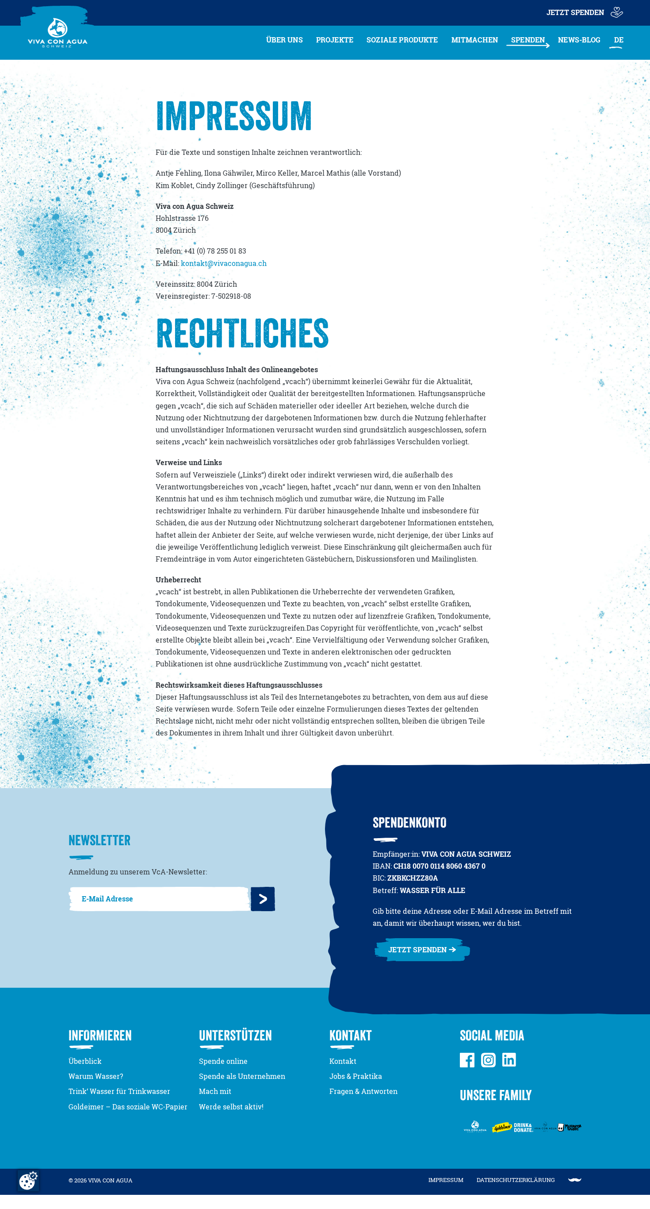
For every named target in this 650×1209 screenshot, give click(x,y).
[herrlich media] (574, 1180)
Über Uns (284, 40)
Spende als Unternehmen (242, 1076)
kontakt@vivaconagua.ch (224, 263)
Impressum (445, 1180)
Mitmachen (474, 40)
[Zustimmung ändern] (28, 1180)
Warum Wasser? (96, 1076)
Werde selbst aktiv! (231, 1107)
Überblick (85, 1061)
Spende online (223, 1061)
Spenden (528, 40)
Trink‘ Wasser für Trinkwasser (119, 1091)
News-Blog (579, 40)
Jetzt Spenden (575, 12)
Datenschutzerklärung (516, 1180)
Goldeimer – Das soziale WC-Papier (128, 1107)
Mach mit (215, 1091)
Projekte (334, 40)
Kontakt (342, 1061)
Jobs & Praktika (355, 1076)
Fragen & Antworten (363, 1091)
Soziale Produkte (402, 40)
